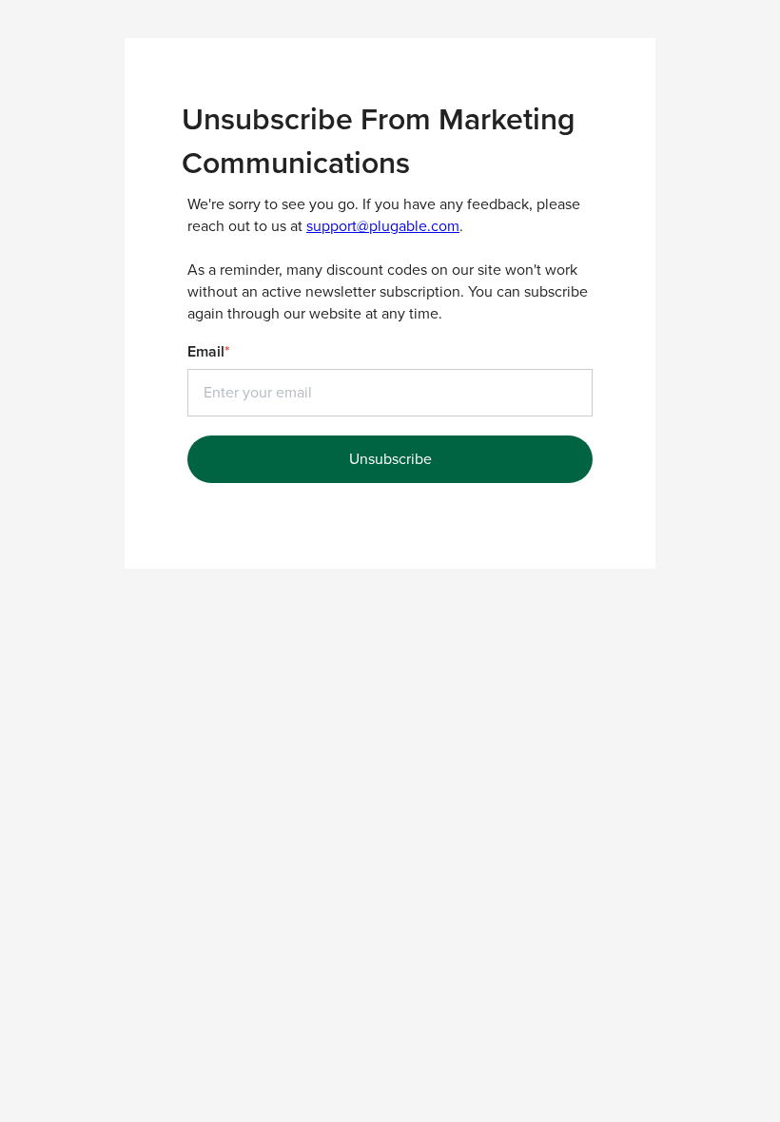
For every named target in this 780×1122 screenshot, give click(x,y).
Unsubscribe (390, 459)
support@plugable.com (382, 226)
